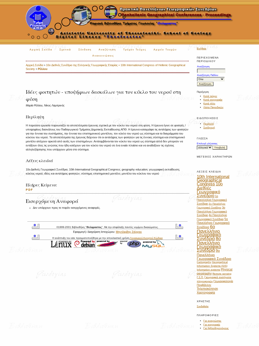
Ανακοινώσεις (103, 55)
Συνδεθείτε (202, 306)
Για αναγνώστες (212, 320)
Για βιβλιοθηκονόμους (216, 328)
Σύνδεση (85, 49)
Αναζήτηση (107, 49)
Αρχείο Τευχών (165, 49)
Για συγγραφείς (211, 324)
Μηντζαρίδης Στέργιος (129, 231)
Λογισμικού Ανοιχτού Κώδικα (146, 238)
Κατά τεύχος (210, 96)
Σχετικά (65, 49)
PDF (29, 189)
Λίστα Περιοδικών (213, 107)
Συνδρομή (209, 127)
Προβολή (208, 123)
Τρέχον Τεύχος (134, 49)
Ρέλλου (42, 68)
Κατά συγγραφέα (212, 99)
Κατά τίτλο (209, 103)
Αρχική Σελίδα (41, 49)
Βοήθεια (201, 48)
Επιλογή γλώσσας (207, 143)
